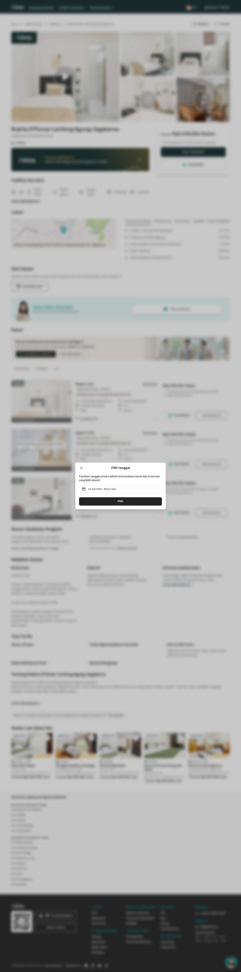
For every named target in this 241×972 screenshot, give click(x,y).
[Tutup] (81, 468)
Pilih (120, 501)
